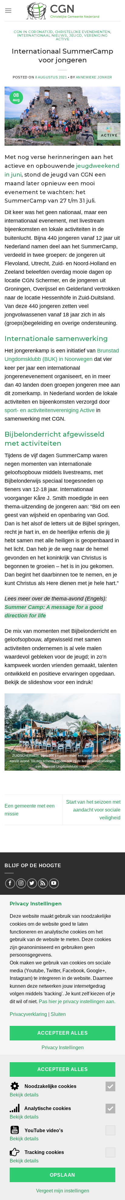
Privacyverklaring (28, 1014)
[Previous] (14, 732)
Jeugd (75, 35)
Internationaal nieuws (42, 35)
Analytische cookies (47, 1108)
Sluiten (58, 1014)
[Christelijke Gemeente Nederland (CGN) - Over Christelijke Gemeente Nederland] (62, 10)
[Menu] (8, 10)
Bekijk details (24, 1095)
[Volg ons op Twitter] (32, 883)
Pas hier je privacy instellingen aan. (77, 1001)
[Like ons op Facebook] (10, 883)
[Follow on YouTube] (54, 883)
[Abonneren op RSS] (43, 883)
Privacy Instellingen (63, 1047)
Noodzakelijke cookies (49, 1086)
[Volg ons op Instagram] (21, 883)
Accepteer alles (62, 1033)
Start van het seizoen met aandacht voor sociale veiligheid (93, 809)
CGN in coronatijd (33, 32)
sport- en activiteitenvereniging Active (50, 410)
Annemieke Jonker (94, 77)
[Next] (110, 732)
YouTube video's (43, 1130)
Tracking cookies (43, 1152)
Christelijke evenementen (82, 32)
